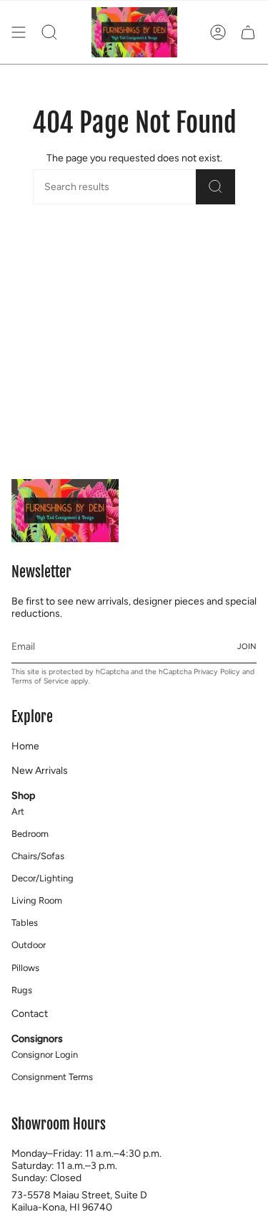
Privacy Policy (217, 671)
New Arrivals (39, 770)
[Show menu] (18, 32)
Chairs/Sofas (37, 856)
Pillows (25, 967)
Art (17, 811)
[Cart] (248, 32)
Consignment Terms (52, 1076)
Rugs (21, 990)
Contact (29, 1014)
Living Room (36, 900)
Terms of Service (40, 681)
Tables (24, 922)
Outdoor (28, 944)
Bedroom (30, 833)
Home (25, 746)
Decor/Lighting (42, 878)
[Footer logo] (65, 510)
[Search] (215, 186)
